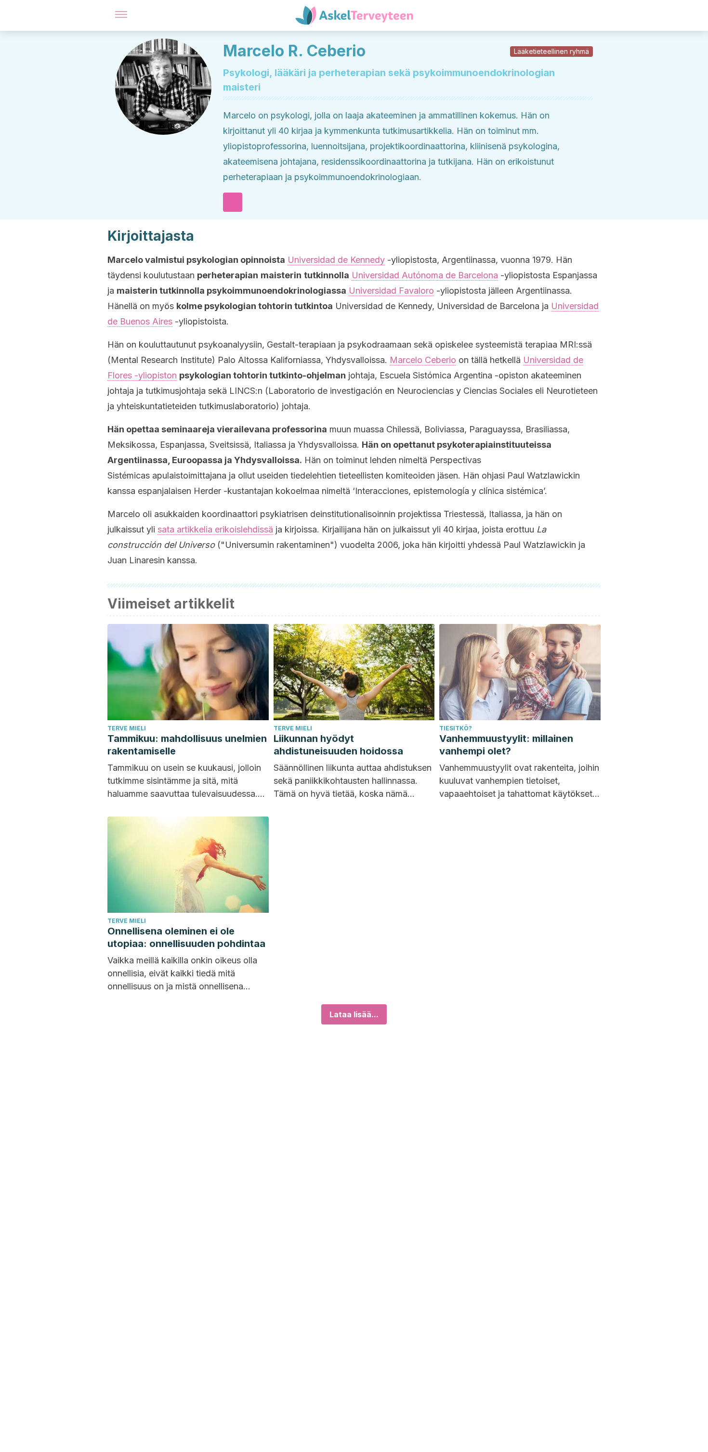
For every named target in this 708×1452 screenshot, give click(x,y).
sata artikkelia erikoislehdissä (215, 529)
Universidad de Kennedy (336, 260)
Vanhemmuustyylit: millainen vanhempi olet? (506, 745)
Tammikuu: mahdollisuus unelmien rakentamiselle (187, 745)
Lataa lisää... (354, 1014)
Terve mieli (126, 728)
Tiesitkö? (455, 728)
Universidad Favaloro (391, 290)
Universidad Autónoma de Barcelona (425, 275)
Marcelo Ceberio (423, 360)
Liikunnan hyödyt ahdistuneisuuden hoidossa (338, 745)
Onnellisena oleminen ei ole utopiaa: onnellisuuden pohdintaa (186, 937)
